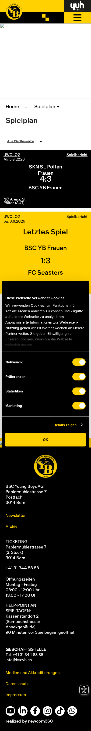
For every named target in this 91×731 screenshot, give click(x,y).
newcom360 (40, 721)
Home (12, 106)
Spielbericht (77, 155)
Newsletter (16, 516)
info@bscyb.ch (19, 660)
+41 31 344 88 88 (22, 568)
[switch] (79, 376)
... (26, 106)
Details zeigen (65, 425)
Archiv (11, 527)
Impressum (16, 695)
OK (45, 440)
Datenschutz (17, 684)
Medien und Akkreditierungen (33, 673)
